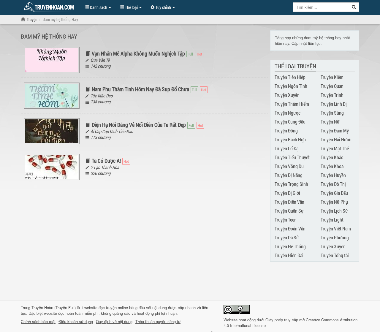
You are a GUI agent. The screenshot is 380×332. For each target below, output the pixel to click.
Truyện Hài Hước (336, 139)
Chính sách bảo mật (38, 321)
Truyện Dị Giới (287, 193)
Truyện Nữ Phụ (334, 202)
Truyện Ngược (287, 113)
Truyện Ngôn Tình (291, 86)
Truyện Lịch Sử (334, 211)
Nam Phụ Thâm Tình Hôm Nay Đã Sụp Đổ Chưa (140, 89)
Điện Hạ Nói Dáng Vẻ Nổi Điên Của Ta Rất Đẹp (139, 124)
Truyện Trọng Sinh (291, 184)
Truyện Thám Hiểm (292, 104)
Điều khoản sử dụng (75, 321)
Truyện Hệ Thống (290, 246)
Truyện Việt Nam (336, 228)
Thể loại (131, 7)
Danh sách (98, 7)
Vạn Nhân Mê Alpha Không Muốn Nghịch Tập (138, 53)
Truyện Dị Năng (289, 175)
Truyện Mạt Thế (335, 148)
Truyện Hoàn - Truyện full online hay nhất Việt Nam (50, 7)
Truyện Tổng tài (335, 255)
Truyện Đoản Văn (290, 228)
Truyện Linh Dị (334, 104)
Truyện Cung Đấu (290, 121)
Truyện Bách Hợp (290, 139)
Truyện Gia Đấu (334, 193)
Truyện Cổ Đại (287, 148)
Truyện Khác (332, 157)
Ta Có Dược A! (106, 160)
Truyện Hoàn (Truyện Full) (53, 307)
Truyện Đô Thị (333, 184)
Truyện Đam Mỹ (335, 130)
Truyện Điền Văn (289, 202)
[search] (354, 7)
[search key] (321, 7)
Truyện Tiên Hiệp (290, 77)
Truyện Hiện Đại (289, 255)
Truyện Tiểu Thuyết (292, 157)
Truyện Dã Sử (287, 237)
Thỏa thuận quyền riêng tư (157, 321)
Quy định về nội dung (114, 321)
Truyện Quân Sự (289, 211)
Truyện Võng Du (289, 166)
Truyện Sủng (332, 113)
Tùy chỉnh (163, 7)
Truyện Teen (286, 219)
